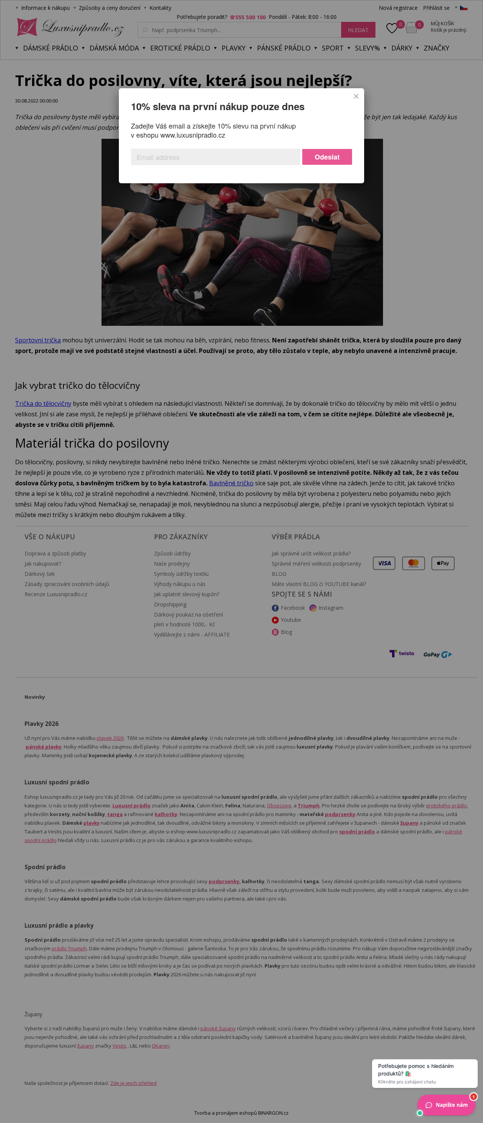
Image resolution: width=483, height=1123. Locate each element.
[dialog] (241, 135)
